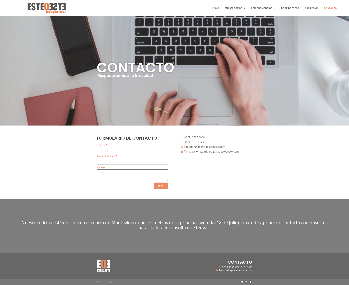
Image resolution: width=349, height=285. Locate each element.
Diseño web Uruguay (104, 282)
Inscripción (311, 8)
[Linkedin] (250, 282)
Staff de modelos (261, 8)
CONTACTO (330, 8)
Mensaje (101, 167)
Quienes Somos (233, 8)
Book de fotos (290, 8)
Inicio (215, 8)
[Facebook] (242, 282)
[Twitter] (246, 282)
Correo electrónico (106, 156)
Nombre (101, 145)
